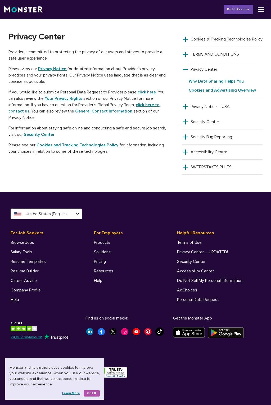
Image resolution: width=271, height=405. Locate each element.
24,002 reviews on (26, 337)
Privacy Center (204, 69)
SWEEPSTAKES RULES (211, 167)
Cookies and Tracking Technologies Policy (77, 145)
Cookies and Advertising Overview (222, 90)
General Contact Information (103, 111)
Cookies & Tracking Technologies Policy (227, 39)
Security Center (39, 134)
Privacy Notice (52, 68)
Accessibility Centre (209, 152)
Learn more (71, 393)
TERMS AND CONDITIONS (215, 54)
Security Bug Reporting (211, 137)
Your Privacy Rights (63, 98)
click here (147, 92)
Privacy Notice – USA (210, 106)
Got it (91, 393)
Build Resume (238, 9)
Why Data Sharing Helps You (216, 81)
